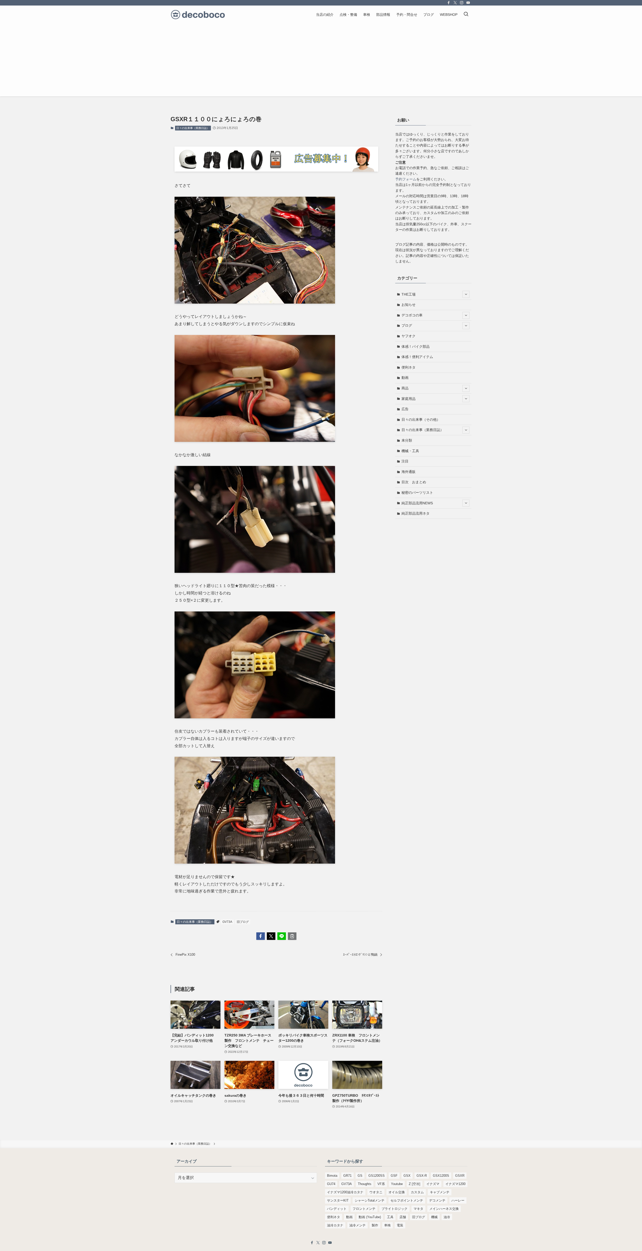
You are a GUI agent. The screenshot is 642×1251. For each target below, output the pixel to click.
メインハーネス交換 (444, 1209)
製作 (375, 1225)
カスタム (417, 1192)
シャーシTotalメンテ (369, 1200)
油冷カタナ (335, 1225)
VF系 (381, 1184)
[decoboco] (198, 15)
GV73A (227, 922)
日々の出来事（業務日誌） (192, 127)
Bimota (332, 1175)
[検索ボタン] (465, 15)
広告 (405, 409)
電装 (400, 1225)
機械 (434, 1217)
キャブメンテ (439, 1192)
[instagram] (461, 3)
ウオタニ (375, 1192)
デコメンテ (437, 1200)
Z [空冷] (414, 1184)
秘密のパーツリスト (417, 493)
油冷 (447, 1217)
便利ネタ (409, 367)
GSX (407, 1175)
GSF (394, 1175)
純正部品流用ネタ (416, 513)
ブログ (407, 325)
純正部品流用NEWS (417, 503)
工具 (390, 1217)
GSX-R (422, 1175)
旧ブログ (243, 922)
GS (360, 1175)
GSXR (459, 1175)
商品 (405, 388)
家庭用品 (409, 399)
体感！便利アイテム (417, 357)
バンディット (337, 1209)
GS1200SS (376, 1175)
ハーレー (457, 1200)
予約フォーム (405, 179)
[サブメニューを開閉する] (465, 294)
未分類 (407, 440)
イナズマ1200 (455, 1184)
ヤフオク (409, 336)
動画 (405, 378)
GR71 (347, 1175)
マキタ (418, 1209)
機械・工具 (410, 451)
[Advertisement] (321, 61)
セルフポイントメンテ (406, 1200)
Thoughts (364, 1184)
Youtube (397, 1184)
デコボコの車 (412, 315)
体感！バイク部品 (416, 346)
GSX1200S (441, 1175)
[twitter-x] (455, 3)
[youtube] (468, 3)
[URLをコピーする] (292, 936)
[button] (260, 936)
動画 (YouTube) (370, 1217)
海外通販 (409, 472)
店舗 (402, 1217)
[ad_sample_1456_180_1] (276, 170)
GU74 (331, 1184)
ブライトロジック (394, 1209)
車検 (387, 1225)
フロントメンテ (364, 1209)
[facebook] (448, 3)
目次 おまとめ (414, 482)
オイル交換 (396, 1192)
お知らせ (409, 305)
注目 (405, 461)
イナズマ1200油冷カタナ (345, 1192)
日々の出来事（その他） (421, 420)
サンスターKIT (338, 1200)
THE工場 (409, 294)
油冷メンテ (357, 1225)
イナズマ (432, 1184)
